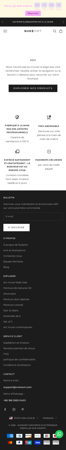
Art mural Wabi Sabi (15, 282)
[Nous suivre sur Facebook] (5, 409)
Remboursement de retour (19, 348)
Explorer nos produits (33, 88)
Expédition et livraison (16, 342)
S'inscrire (16, 227)
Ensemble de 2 (12, 316)
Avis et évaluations (14, 250)
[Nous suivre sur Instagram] (14, 409)
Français (48, 418)
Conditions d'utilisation (17, 365)
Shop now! (33, 13)
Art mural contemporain (17, 327)
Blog (6, 267)
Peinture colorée (13, 304)
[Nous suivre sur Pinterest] (22, 409)
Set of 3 (7, 321)
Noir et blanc (11, 310)
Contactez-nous (12, 255)
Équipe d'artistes (13, 261)
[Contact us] (59, 434)
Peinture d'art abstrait (16, 299)
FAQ (6, 353)
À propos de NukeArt (15, 244)
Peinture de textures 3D (17, 288)
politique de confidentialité (19, 359)
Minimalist (9, 293)
